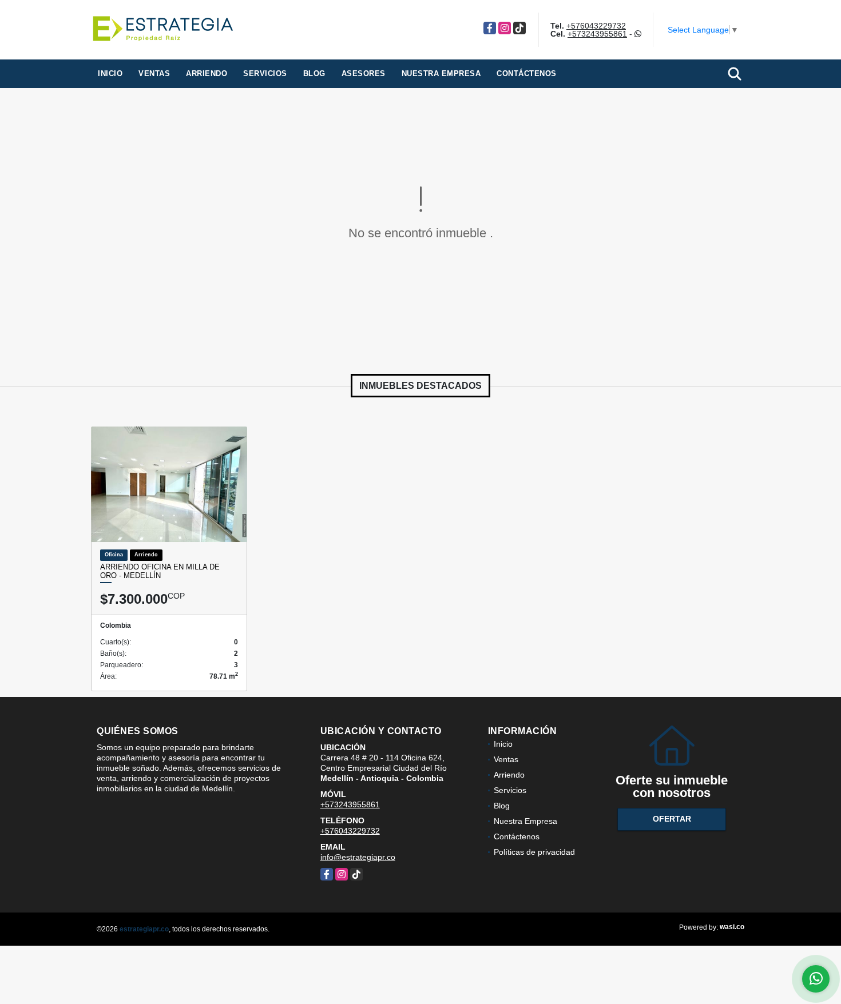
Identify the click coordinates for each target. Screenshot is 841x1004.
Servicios (265, 73)
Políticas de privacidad (534, 851)
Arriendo (206, 73)
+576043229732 (596, 25)
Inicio (110, 73)
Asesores (364, 73)
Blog (314, 73)
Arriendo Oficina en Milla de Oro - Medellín (160, 571)
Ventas (154, 73)
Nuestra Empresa (441, 73)
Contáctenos (527, 73)
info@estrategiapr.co (357, 857)
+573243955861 (597, 33)
